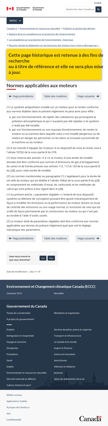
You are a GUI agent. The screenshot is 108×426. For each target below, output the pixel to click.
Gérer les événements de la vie (69, 379)
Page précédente (24, 97)
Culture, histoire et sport (19, 385)
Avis (9, 413)
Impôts (10, 366)
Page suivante (89, 97)
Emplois (10, 329)
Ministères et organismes (66, 313)
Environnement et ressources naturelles (40, 28)
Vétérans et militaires (64, 366)
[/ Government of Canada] (25, 8)
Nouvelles (59, 293)
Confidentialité (14, 419)
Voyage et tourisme (16, 341)
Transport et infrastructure (67, 335)
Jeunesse (58, 372)
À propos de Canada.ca (18, 407)
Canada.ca (12, 28)
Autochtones (60, 360)
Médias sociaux (14, 395)
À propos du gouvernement (20, 319)
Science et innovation (64, 354)
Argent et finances (63, 348)
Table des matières (56, 97)
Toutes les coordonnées (18, 313)
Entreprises (12, 348)
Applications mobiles (17, 401)
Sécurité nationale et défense (21, 379)
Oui (43, 258)
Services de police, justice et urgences (73, 329)
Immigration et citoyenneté (20, 335)
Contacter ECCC (14, 293)
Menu (16, 20)
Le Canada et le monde (65, 341)
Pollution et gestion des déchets (79, 28)
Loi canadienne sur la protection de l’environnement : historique (41, 39)
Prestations (12, 354)
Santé (9, 360)
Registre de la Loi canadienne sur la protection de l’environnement (42, 34)
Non (51, 258)
